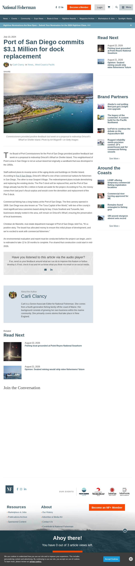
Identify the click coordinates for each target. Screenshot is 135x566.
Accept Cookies (111, 559)
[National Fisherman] (19, 7)
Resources (16, 507)
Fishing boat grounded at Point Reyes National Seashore (53, 346)
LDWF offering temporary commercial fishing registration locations (119, 183)
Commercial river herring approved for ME (118, 196)
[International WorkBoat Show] (98, 491)
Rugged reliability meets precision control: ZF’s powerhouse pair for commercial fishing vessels (118, 146)
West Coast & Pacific (45, 65)
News (5, 18)
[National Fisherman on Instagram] (59, 7)
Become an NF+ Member (107, 507)
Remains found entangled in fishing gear (117, 207)
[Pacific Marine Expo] (84, 491)
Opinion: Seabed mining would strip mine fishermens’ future (55, 369)
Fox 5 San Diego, (24, 176)
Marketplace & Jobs (106, 18)
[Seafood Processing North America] (124, 492)
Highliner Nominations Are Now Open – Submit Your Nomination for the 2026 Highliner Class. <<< (46, 25)
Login (99, 7)
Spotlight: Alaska (125, 18)
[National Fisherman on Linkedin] (62, 7)
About (46, 507)
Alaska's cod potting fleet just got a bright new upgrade (118, 106)
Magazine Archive (87, 18)
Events (14, 18)
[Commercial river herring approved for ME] (101, 195)
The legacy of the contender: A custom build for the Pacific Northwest (118, 119)
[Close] (131, 559)
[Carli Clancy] (6, 64)
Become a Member (79, 7)
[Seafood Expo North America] (112, 492)
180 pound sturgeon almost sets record (118, 217)
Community (25, 18)
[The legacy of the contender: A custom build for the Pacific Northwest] (101, 117)
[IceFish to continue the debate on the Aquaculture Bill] (101, 130)
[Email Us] (45, 270)
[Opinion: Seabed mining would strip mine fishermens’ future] (12, 372)
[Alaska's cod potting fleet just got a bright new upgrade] (101, 106)
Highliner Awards (69, 18)
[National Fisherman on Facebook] (56, 7)
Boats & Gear (52, 18)
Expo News (38, 18)
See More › (114, 158)
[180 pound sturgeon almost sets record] (101, 217)
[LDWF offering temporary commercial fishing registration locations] (101, 182)
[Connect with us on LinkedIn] (51, 270)
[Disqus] (48, 425)
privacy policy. (36, 562)
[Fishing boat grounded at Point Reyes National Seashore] (12, 351)
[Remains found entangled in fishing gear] (101, 206)
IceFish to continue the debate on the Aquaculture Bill (119, 131)
